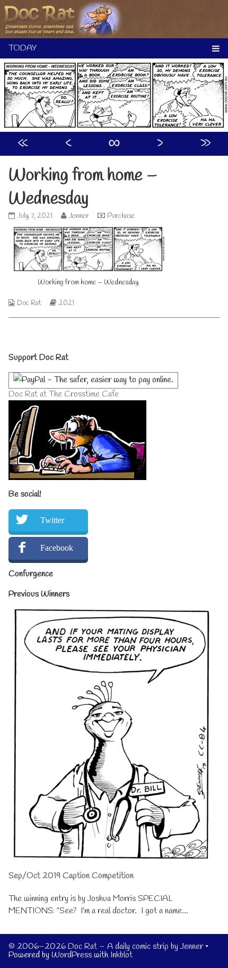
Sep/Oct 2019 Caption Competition (71, 875)
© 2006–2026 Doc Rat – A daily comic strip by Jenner (105, 946)
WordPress (71, 955)
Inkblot (121, 955)
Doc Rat (29, 303)
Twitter (52, 520)
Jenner (78, 216)
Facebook (56, 547)
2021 (66, 303)
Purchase (121, 216)
